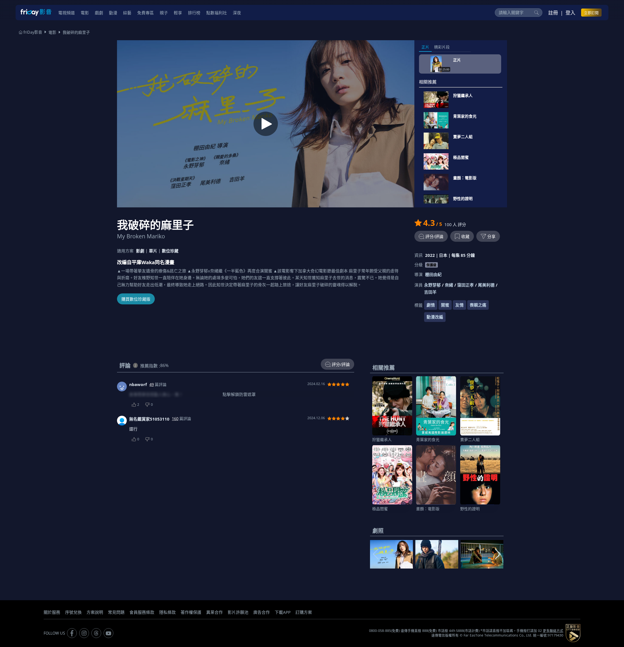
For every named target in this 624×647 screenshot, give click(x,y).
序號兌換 (73, 612)
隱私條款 (167, 612)
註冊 (553, 12)
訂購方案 (303, 612)
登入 (570, 12)
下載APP (283, 612)
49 (151, 384)
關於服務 (52, 612)
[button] (498, 554)
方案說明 (95, 612)
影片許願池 (238, 612)
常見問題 (116, 612)
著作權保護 (191, 612)
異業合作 (214, 612)
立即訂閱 (591, 12)
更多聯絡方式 (553, 630)
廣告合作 (261, 612)
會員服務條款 (141, 612)
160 (175, 418)
